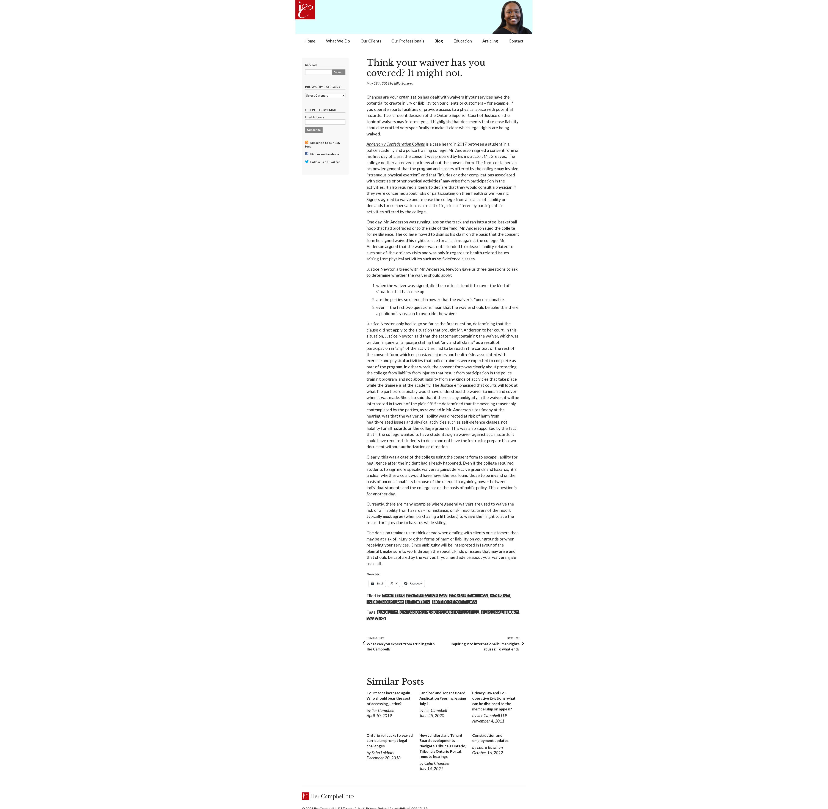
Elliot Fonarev (403, 83)
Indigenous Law (385, 602)
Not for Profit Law (454, 602)
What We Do (338, 40)
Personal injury (500, 612)
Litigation (418, 602)
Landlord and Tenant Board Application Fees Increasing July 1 (442, 698)
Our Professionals (407, 40)
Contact (516, 40)
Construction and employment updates (490, 738)
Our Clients (371, 40)
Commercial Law (468, 595)
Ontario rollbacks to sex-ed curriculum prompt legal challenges (390, 740)
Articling (490, 40)
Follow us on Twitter (325, 162)
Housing (500, 595)
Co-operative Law (427, 595)
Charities (393, 595)
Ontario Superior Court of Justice (439, 612)
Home (309, 40)
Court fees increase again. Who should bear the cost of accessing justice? (389, 698)
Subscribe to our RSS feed (322, 144)
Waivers (376, 618)
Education (462, 40)
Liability (387, 612)
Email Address (314, 117)
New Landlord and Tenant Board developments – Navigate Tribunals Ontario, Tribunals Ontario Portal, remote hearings (442, 746)
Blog (438, 40)
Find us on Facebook (324, 154)
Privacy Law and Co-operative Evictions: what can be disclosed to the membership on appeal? (494, 701)
